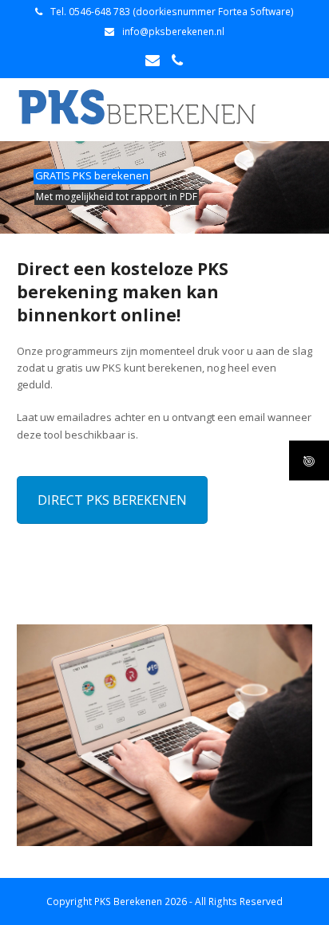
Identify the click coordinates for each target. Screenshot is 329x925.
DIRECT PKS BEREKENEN (112, 500)
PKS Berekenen (128, 901)
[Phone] (177, 60)
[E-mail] (152, 60)
